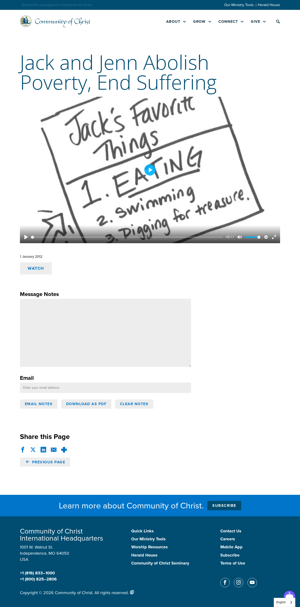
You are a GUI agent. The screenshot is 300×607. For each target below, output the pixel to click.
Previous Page (48, 462)
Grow (199, 21)
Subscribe (224, 505)
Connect (228, 21)
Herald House (269, 5)
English (281, 602)
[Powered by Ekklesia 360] (132, 592)
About (173, 21)
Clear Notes (134, 404)
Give (255, 21)
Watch (36, 268)
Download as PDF (86, 404)
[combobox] (284, 602)
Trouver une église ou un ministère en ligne (57, 5)
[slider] (127, 237)
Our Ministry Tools (239, 5)
